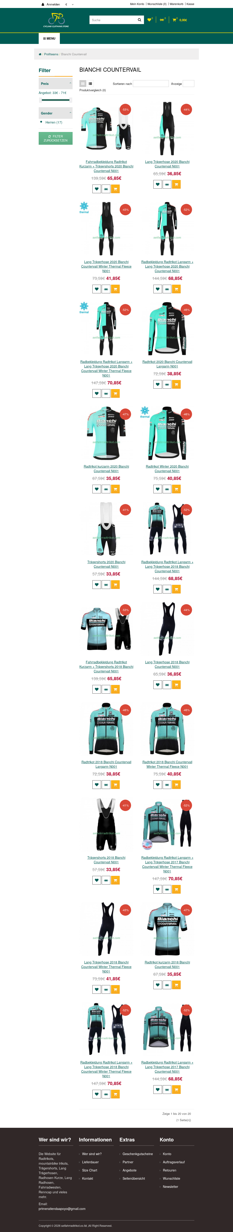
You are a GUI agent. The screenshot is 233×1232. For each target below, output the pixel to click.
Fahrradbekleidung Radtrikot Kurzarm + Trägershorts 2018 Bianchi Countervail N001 (106, 666)
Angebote (130, 1170)
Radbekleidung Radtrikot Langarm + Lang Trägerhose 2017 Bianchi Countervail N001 (167, 1067)
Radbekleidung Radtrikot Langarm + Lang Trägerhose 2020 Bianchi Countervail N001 (167, 266)
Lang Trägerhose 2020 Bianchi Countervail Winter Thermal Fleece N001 (106, 266)
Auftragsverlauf (174, 1162)
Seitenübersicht (134, 1178)
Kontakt (87, 1178)
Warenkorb (176, 4)
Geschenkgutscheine (138, 1153)
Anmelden (53, 4)
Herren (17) (54, 122)
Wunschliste (171, 1178)
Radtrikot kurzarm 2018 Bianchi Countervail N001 (167, 964)
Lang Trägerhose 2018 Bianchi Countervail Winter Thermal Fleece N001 (106, 966)
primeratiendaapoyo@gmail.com (62, 1208)
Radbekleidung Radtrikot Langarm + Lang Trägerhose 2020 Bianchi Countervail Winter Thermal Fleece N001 (106, 368)
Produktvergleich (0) (92, 90)
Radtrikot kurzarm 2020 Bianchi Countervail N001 (106, 468)
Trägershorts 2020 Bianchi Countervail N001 (106, 564)
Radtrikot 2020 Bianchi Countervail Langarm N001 (167, 363)
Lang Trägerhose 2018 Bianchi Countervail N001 (167, 664)
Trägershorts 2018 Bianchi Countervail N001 (106, 859)
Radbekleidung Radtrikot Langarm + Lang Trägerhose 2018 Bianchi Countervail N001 (167, 566)
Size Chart (89, 1170)
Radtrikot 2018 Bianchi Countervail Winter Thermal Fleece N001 (167, 764)
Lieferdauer (90, 1162)
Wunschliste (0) (157, 4)
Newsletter (170, 1186)
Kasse (190, 4)
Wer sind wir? (92, 1153)
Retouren (169, 1170)
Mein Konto (137, 4)
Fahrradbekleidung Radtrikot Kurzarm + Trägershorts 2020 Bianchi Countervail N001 (106, 166)
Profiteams (51, 54)
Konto (167, 1153)
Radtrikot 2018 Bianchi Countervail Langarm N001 (106, 764)
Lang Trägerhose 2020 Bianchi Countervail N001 (167, 163)
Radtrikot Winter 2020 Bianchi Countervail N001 (167, 468)
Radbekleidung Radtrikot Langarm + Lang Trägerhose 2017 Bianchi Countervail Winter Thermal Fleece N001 (167, 864)
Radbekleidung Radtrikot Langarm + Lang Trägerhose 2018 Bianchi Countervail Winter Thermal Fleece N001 (106, 1069)
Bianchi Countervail (74, 54)
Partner (128, 1162)
